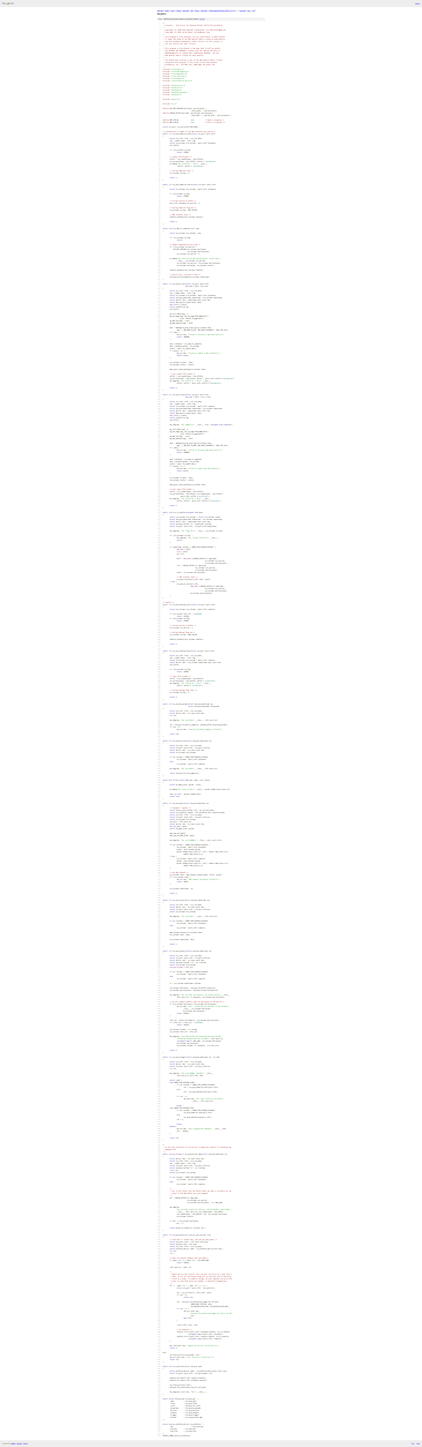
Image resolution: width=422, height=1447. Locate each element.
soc (248, 10)
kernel (160, 10)
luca (197, 10)
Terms (25, 1443)
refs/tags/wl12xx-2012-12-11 (222, 10)
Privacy (19, 1443)
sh (253, 10)
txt (412, 1443)
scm (173, 10)
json (418, 1443)
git (192, 10)
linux (178, 10)
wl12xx (204, 10)
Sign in (417, 3)
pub (167, 10)
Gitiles (13, 1443)
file (202, 19)
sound (242, 10)
